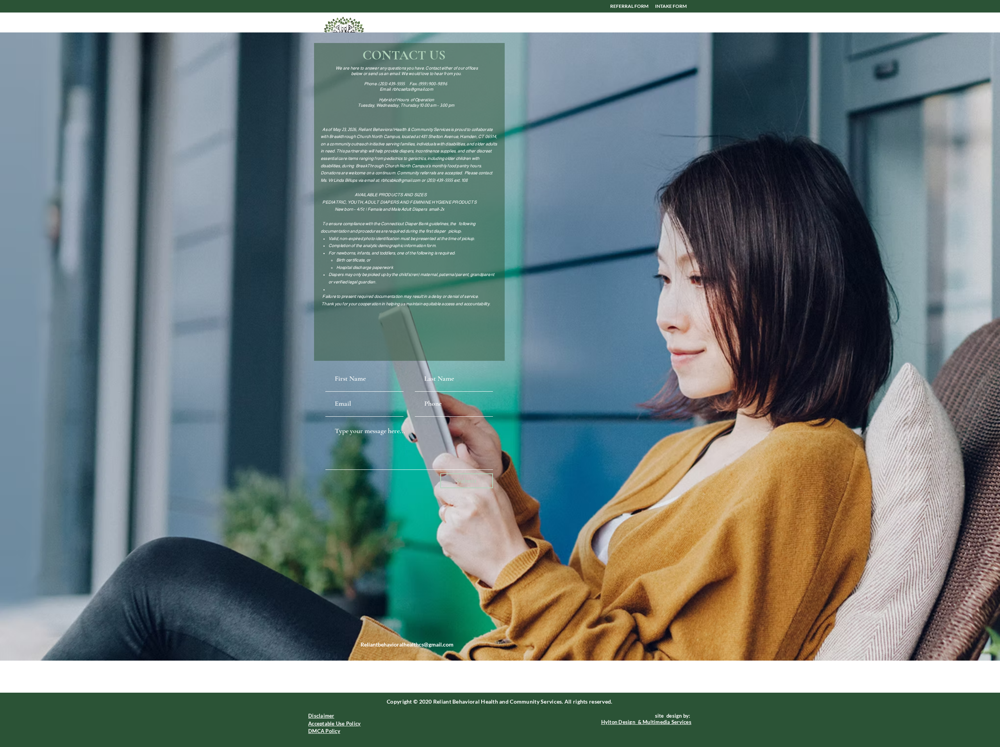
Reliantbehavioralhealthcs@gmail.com (407, 644)
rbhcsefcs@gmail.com (412, 89)
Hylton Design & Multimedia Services (646, 722)
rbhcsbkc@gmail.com (401, 180)
